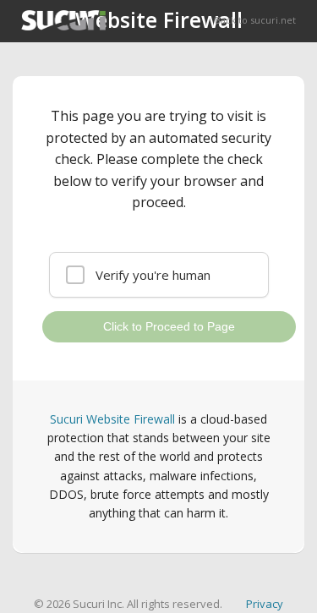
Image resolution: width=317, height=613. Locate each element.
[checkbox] (159, 275)
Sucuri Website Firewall (112, 419)
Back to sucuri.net (255, 20)
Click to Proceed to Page (169, 326)
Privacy (264, 603)
